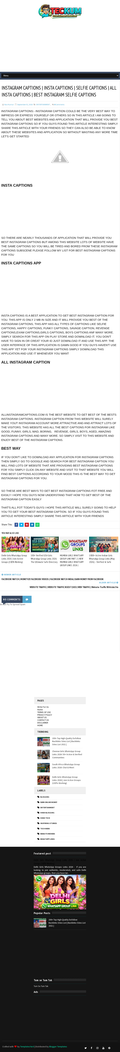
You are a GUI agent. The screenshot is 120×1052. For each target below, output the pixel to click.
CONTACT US (43, 720)
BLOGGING (44, 797)
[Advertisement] (60, 47)
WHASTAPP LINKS (47, 839)
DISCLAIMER (42, 722)
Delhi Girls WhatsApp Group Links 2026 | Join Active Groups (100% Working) (14, 558)
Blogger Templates (58, 1046)
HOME (40, 725)
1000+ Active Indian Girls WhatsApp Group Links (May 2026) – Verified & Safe (102, 558)
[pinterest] (109, 1048)
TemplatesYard (27, 1046)
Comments (59, 104)
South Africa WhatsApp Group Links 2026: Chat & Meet (66, 766)
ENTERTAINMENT (43, 104)
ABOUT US (42, 717)
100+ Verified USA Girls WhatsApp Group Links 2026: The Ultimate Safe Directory (44, 558)
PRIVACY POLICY (44, 714)
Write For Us (43, 706)
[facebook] (91, 1048)
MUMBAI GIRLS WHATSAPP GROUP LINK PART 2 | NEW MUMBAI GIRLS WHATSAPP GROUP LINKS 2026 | (72, 560)
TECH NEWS (45, 829)
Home (40, 709)
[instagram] (97, 1048)
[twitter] (85, 1048)
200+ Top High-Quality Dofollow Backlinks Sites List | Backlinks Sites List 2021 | (66, 741)
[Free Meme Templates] (115, 1046)
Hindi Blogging (47, 813)
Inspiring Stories (48, 823)
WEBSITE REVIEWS (47, 834)
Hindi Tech (45, 818)
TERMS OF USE (44, 712)
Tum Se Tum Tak (41, 986)
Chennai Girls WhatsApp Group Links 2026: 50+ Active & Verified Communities (67, 754)
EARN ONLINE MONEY (48, 802)
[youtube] (103, 1048)
